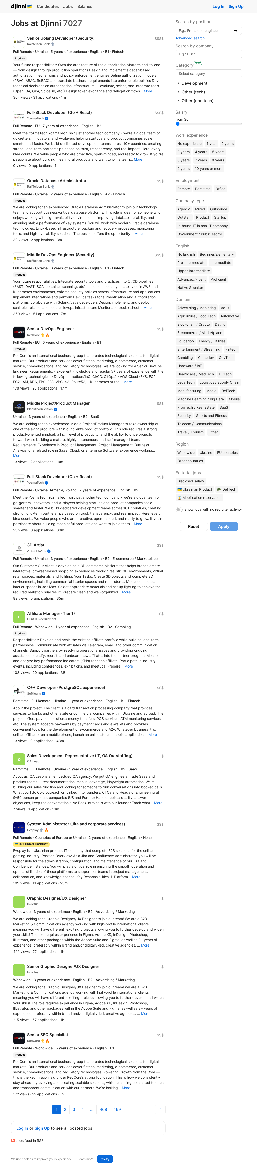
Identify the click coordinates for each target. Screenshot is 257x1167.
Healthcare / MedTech (195, 374)
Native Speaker (190, 287)
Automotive (230, 316)
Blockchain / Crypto (193, 324)
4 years (201, 152)
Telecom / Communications (199, 424)
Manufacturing (189, 390)
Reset (193, 526)
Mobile (234, 399)
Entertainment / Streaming (198, 349)
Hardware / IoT (189, 366)
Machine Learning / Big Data (200, 399)
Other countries (190, 461)
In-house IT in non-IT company (202, 226)
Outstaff (184, 217)
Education (185, 341)
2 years (228, 143)
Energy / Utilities (212, 341)
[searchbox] (209, 73)
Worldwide (186, 452)
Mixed (200, 209)
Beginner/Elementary (217, 254)
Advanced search (190, 38)
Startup (220, 217)
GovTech (226, 357)
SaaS (224, 407)
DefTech (228, 390)
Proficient (218, 279)
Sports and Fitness (211, 415)
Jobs (68, 6)
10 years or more (208, 168)
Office (220, 189)
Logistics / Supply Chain (219, 382)
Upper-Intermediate (193, 271)
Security (184, 415)
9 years (183, 168)
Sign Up (236, 6)
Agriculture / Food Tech (196, 316)
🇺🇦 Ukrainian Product (194, 489)
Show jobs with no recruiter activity (213, 509)
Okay (105, 1159)
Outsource (218, 209)
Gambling (185, 357)
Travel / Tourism (190, 432)
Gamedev (206, 357)
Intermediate (220, 262)
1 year (212, 143)
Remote (183, 189)
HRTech (225, 374)
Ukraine (206, 452)
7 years (201, 160)
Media (211, 390)
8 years (218, 160)
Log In (218, 6)
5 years (218, 152)
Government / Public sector (199, 234)
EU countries (227, 452)
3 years (183, 152)
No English (186, 254)
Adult (225, 308)
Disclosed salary (190, 481)
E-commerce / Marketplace (199, 332)
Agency (183, 209)
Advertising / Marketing (196, 308)
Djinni (22, 7)
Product (202, 217)
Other (213, 432)
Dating (220, 324)
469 (117, 1109)
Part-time (202, 189)
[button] (148, 91)
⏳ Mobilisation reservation (199, 497)
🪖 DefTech (226, 489)
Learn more (85, 1159)
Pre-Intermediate (191, 262)
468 (103, 1109)
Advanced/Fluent (191, 279)
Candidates (48, 6)
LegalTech (186, 382)
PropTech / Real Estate (196, 407)
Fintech (231, 349)
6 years (183, 160)
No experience (189, 143)
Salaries (84, 6)
